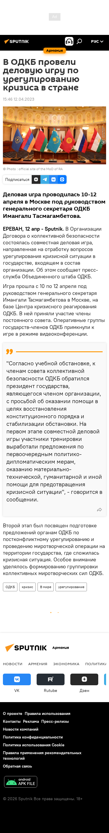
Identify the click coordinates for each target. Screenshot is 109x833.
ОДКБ (10, 587)
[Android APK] (20, 782)
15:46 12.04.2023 (18, 99)
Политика (96, 663)
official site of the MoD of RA (41, 169)
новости (12, 663)
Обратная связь (17, 766)
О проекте (12, 713)
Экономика (66, 663)
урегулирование (71, 587)
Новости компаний (20, 729)
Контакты (12, 721)
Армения (37, 663)
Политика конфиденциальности (33, 737)
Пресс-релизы (55, 721)
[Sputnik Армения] (17, 43)
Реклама (31, 721)
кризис (27, 587)
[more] (99, 509)
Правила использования (47, 713)
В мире (45, 587)
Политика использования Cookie (34, 744)
